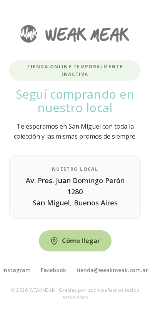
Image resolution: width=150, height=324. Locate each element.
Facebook (53, 270)
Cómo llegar (81, 240)
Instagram (16, 270)
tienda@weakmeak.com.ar (112, 270)
